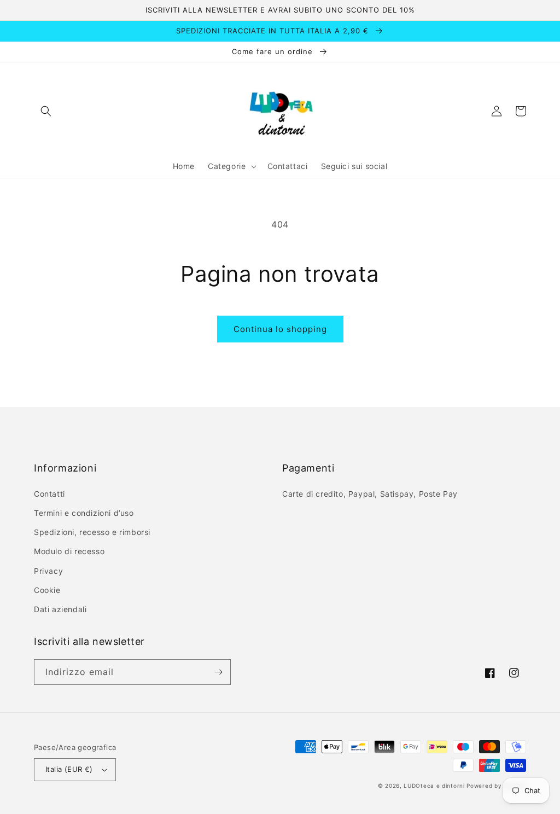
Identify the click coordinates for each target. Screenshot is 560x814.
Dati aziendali (60, 609)
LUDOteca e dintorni (434, 785)
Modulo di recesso (69, 551)
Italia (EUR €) (69, 769)
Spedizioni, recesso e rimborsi (92, 532)
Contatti (49, 493)
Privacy (48, 570)
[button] (46, 111)
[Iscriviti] (218, 672)
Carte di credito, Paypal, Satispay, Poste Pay (370, 493)
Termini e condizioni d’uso (84, 513)
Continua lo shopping (280, 329)
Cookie (47, 590)
